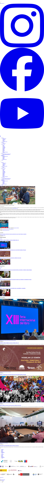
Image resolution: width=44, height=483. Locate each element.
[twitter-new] (0, 136)
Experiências (4, 143)
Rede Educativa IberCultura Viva (6, 154)
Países (2, 168)
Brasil (3, 145)
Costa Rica (4, 171)
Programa (2, 162)
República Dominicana (5, 176)
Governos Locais (6, 340)
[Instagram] (22, 47)
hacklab (3, 480)
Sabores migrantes (3, 235)
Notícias (2, 142)
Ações (3, 140)
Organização (4, 139)
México (3, 149)
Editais (3, 158)
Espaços (4, 181)
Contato (2, 184)
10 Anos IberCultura (5, 141)
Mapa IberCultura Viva (5, 156)
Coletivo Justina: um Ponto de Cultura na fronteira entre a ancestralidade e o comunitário (13, 288)
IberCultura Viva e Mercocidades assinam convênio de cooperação (9, 445)
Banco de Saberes (5, 159)
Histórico (4, 165)
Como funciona (4, 138)
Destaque (1, 340)
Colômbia (4, 146)
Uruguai (4, 152)
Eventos (4, 183)
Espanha (4, 173)
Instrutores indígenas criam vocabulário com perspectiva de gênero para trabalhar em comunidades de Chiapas (15, 279)
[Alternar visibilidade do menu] (0, 2)
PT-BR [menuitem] (3, 481)
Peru (3, 151)
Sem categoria (9, 402)
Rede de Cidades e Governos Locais (7, 178)
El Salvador (4, 147)
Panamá (3, 150)
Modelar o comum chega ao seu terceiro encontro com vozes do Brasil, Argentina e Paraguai (13, 374)
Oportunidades (3, 155)
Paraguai (4, 175)
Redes (2, 153)
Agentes (4, 157)
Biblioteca (2, 179)
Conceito (4, 163)
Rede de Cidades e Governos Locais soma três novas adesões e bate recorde (10, 405)
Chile (3, 170)
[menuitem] (1, 1)
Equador (4, 148)
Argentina (4, 144)
